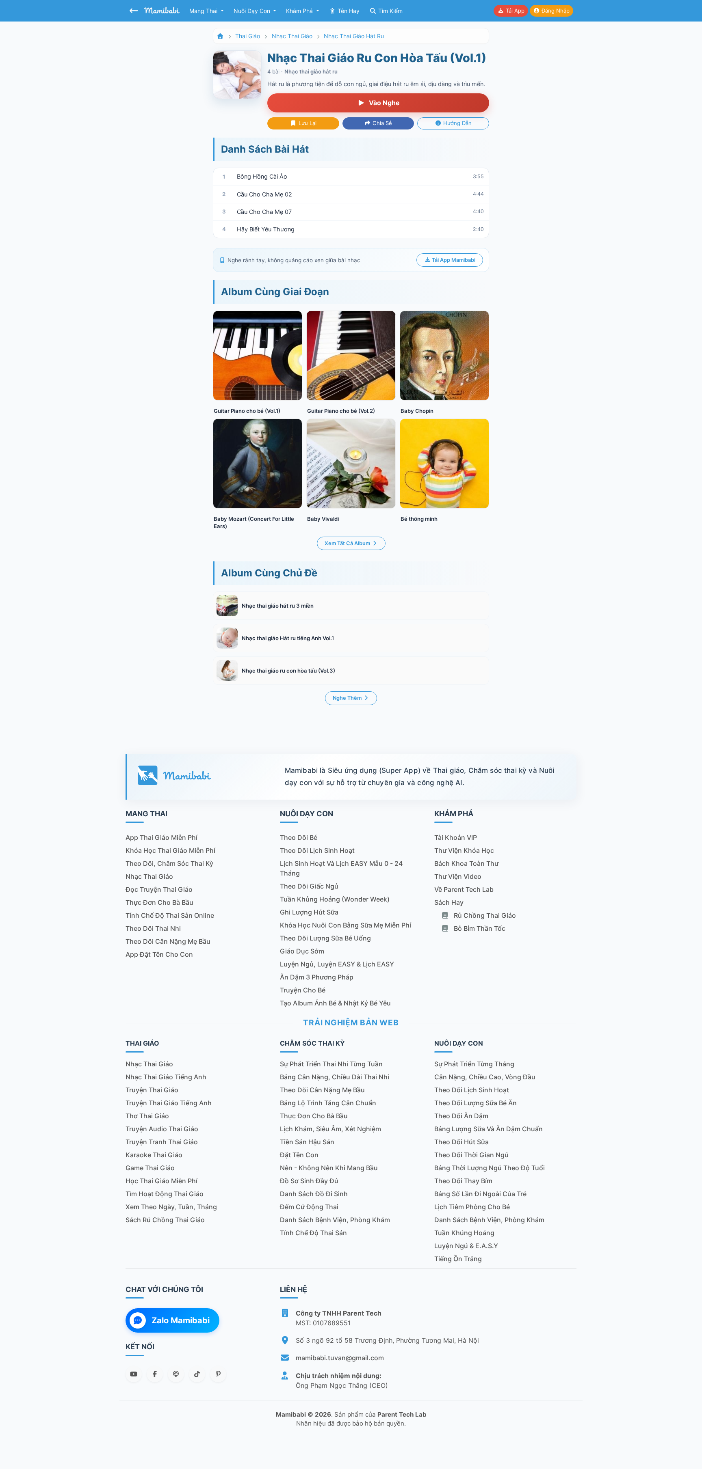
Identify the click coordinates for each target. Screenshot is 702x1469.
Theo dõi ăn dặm (461, 1116)
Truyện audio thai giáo (162, 1129)
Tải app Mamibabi (453, 260)
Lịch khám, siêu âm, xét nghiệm (330, 1129)
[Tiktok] (197, 1374)
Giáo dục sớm (302, 951)
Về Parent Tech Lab (464, 889)
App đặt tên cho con (159, 954)
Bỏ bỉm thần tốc (478, 928)
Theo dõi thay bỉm (463, 1181)
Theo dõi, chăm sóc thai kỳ (169, 863)
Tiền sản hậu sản (307, 1142)
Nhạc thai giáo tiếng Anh (166, 1077)
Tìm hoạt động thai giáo (165, 1194)
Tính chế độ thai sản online (170, 915)
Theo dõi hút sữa (461, 1142)
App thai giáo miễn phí (161, 837)
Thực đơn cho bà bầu (159, 902)
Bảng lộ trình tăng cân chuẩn (328, 1103)
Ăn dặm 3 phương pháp (316, 977)
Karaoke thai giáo (154, 1155)
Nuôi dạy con (253, 10)
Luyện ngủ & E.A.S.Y (466, 1246)
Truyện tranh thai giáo (162, 1142)
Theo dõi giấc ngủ (309, 886)
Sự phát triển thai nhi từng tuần (331, 1064)
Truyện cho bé (302, 990)
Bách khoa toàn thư (466, 863)
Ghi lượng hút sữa (309, 912)
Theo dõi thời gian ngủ (471, 1155)
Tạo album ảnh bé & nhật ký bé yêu (335, 1003)
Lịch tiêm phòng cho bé (472, 1207)
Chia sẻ (381, 123)
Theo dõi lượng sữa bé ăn (475, 1103)
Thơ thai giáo (147, 1116)
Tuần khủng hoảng (464, 1233)
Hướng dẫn (457, 123)
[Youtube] (134, 1374)
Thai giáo (247, 35)
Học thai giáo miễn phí (161, 1181)
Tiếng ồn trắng (458, 1259)
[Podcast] (176, 1374)
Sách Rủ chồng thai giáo (165, 1220)
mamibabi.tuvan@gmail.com (340, 1358)
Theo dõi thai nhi (153, 928)
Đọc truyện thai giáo (159, 889)
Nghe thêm (348, 698)
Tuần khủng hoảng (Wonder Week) (335, 899)
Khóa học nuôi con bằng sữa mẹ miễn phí (345, 925)
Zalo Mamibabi (181, 1320)
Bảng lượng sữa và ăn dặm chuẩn (488, 1129)
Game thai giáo (150, 1168)
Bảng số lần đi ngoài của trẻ (480, 1194)
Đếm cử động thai (309, 1207)
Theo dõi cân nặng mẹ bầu (168, 941)
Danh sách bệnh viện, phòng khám (335, 1220)
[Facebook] (155, 1374)
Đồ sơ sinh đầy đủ (309, 1181)
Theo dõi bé (298, 837)
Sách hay (449, 902)
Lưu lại (306, 123)
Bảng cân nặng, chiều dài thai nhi (334, 1077)
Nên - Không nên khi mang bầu (329, 1168)
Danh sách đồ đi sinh (314, 1194)
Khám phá (300, 10)
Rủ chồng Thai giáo (484, 915)
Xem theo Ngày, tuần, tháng (171, 1207)
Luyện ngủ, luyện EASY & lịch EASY (337, 964)
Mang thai (204, 10)
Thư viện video (457, 876)
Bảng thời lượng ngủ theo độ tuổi (489, 1168)
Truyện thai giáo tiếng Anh (169, 1103)
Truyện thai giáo (152, 1090)
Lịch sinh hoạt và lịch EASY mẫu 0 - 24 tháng (341, 868)
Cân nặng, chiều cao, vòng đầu (484, 1077)
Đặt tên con (299, 1155)
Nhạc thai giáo (292, 35)
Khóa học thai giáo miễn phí (170, 850)
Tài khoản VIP (455, 837)
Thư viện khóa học (464, 850)
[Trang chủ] (220, 36)
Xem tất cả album (348, 543)
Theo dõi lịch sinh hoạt (317, 850)
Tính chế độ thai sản (313, 1233)
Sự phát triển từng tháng (474, 1064)
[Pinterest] (218, 1374)
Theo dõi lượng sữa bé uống (325, 938)
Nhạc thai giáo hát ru (354, 35)
